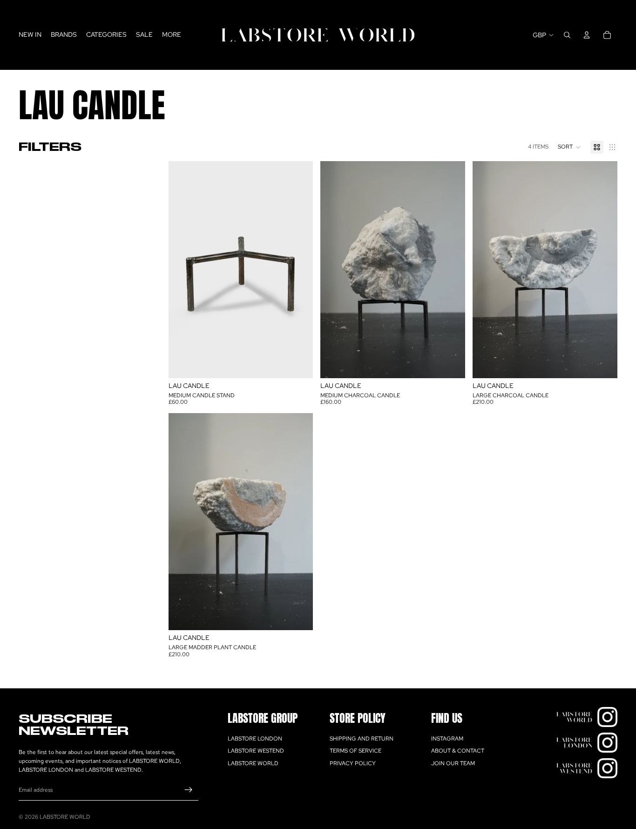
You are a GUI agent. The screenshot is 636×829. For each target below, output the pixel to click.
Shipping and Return (361, 738)
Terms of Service (355, 750)
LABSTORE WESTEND (256, 750)
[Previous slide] (334, 269)
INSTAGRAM (447, 738)
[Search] (567, 35)
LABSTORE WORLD (253, 763)
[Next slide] (451, 269)
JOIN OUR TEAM (453, 763)
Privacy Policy (353, 763)
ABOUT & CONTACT (457, 750)
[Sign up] (188, 790)
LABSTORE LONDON (255, 738)
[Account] (586, 35)
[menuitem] (171, 35)
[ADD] (299, 363)
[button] (569, 147)
